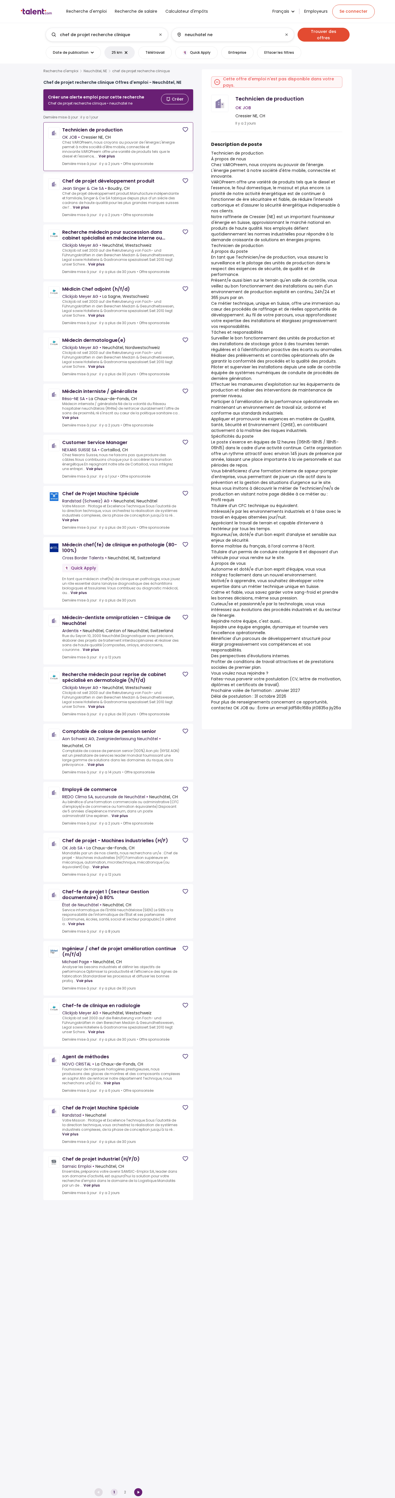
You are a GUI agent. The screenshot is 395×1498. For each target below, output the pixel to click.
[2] (138, 1492)
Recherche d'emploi (60, 71)
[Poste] (102, 34)
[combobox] (106, 34)
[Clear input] (160, 34)
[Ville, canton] (227, 34)
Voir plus (107, 156)
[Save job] (185, 129)
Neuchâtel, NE (95, 71)
